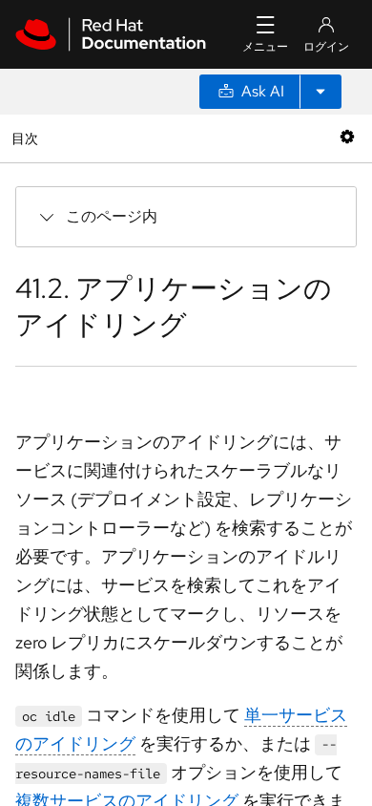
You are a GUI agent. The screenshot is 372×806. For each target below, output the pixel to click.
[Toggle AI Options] (320, 91)
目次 (27, 138)
